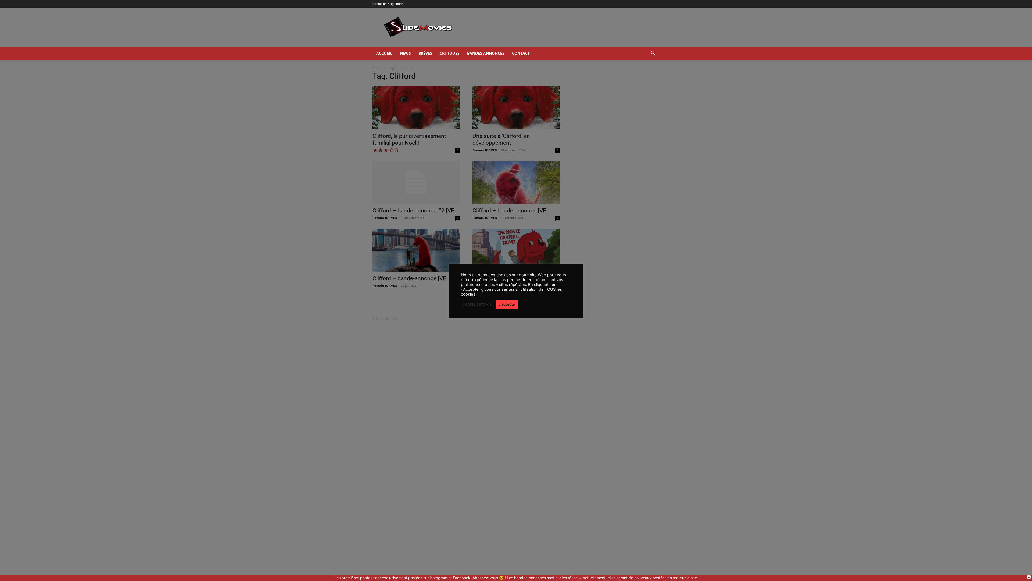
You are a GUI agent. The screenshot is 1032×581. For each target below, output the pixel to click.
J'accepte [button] (507, 304)
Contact (521, 53)
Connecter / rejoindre (387, 4)
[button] (653, 53)
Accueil (384, 53)
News (405, 53)
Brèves (425, 53)
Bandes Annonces (485, 53)
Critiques (450, 53)
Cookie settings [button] (477, 304)
